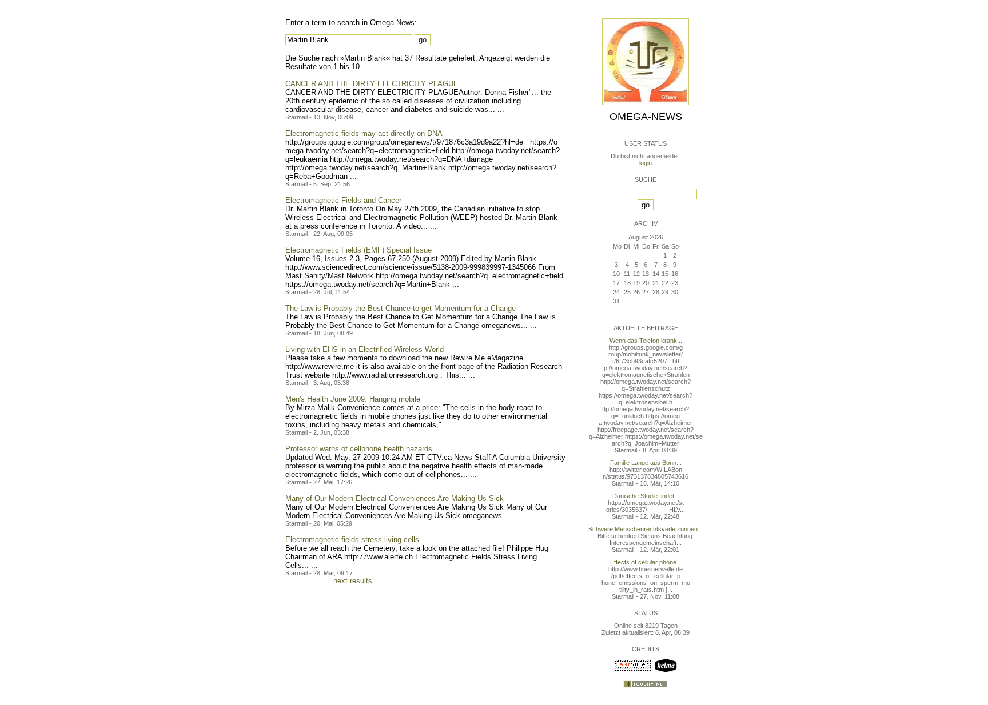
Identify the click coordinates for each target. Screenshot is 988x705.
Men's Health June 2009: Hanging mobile (352, 399)
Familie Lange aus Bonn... (646, 462)
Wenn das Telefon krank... (645, 340)
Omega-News (645, 116)
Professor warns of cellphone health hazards (358, 448)
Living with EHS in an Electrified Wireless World (364, 349)
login (645, 162)
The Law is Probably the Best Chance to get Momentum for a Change (400, 308)
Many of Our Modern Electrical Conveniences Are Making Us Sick (394, 498)
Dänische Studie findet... (645, 495)
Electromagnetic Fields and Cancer (343, 200)
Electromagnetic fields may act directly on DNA (364, 133)
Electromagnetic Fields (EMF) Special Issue (358, 250)
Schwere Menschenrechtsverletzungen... (645, 529)
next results (352, 580)
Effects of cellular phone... (646, 562)
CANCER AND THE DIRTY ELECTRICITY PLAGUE (372, 83)
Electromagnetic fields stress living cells (352, 539)
